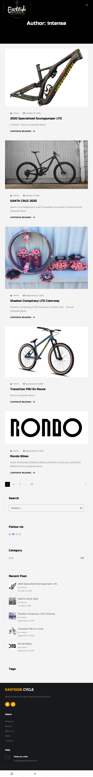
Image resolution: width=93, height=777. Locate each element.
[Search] (81, 508)
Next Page (85, 484)
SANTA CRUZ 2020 (23, 201)
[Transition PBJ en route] (12, 631)
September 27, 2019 (34, 295)
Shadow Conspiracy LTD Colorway (34, 301)
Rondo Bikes (19, 456)
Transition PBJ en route (28, 389)
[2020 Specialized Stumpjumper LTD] (12, 586)
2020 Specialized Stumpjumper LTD (36, 118)
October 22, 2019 (33, 113)
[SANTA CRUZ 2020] (12, 601)
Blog (11, 558)
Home (11, 773)
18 (32, 484)
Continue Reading (20, 131)
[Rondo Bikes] (12, 646)
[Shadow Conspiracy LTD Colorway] (12, 616)
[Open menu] (86, 5)
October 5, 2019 (32, 195)
